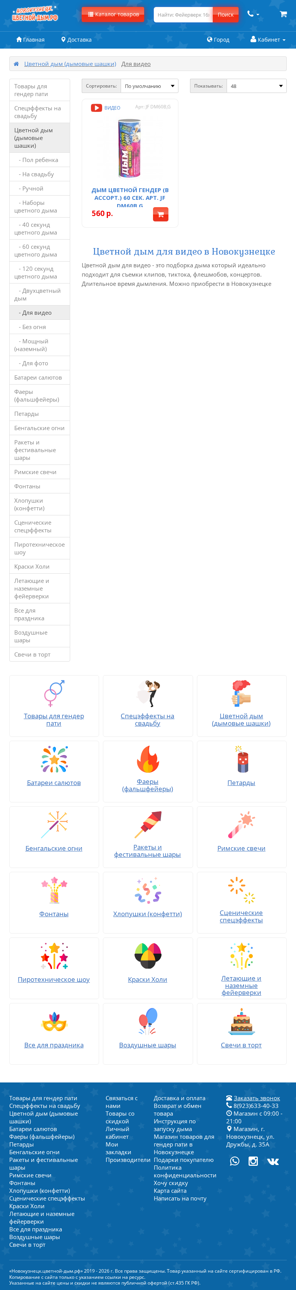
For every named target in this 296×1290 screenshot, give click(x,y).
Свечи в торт (32, 654)
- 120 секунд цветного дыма (35, 272)
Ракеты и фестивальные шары (35, 449)
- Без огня (30, 327)
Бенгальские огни (39, 428)
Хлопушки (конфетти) (29, 504)
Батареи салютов (38, 377)
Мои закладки (118, 1148)
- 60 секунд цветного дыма (35, 250)
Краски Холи (32, 566)
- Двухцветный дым (37, 294)
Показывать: (208, 86)
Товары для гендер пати (31, 90)
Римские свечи (35, 472)
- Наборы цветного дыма (35, 206)
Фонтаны (27, 486)
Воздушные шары (30, 636)
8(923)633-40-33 (255, 1105)
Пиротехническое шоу (39, 548)
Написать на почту (180, 1198)
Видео (111, 108)
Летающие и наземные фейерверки (31, 588)
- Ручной (29, 188)
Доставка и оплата (179, 1098)
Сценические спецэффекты (33, 526)
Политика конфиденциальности (185, 1171)
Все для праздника (29, 614)
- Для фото (31, 363)
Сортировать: (101, 86)
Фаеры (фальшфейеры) (36, 395)
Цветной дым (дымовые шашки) (70, 64)
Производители (128, 1159)
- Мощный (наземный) (31, 345)
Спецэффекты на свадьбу (37, 112)
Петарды (26, 413)
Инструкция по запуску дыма (175, 1125)
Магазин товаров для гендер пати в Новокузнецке (184, 1144)
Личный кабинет (118, 1132)
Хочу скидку (171, 1183)
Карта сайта (170, 1190)
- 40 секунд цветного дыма (35, 228)
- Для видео (33, 312)
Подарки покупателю (184, 1159)
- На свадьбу (34, 174)
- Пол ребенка (36, 160)
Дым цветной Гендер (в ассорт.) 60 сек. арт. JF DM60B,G (130, 197)
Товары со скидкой (120, 1117)
